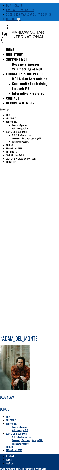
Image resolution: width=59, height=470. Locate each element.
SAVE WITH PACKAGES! (20, 9)
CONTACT (12, 98)
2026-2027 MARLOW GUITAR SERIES (28, 14)
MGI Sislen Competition (29, 78)
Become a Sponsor (25, 64)
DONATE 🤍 (13, 19)
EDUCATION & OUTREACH (24, 73)
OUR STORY (14, 54)
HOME (10, 49)
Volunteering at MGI (27, 68)
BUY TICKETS (14, 5)
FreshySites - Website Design (36, 468)
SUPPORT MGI (16, 59)
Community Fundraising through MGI (30, 86)
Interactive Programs (28, 93)
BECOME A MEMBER (20, 103)
